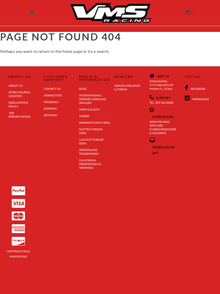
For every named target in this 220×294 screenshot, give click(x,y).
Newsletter (53, 95)
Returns (50, 115)
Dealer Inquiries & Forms (127, 87)
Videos (84, 116)
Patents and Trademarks (89, 151)
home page (72, 51)
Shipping (50, 108)
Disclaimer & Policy (18, 104)
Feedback (51, 102)
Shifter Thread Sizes (91, 131)
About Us (16, 85)
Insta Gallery (89, 109)
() (192, 12)
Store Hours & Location (19, 94)
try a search (98, 51)
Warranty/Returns (92, 122)
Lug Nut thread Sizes (91, 141)
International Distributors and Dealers (92, 99)
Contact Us (52, 88)
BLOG (83, 88)
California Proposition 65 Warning (90, 163)
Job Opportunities (19, 114)
